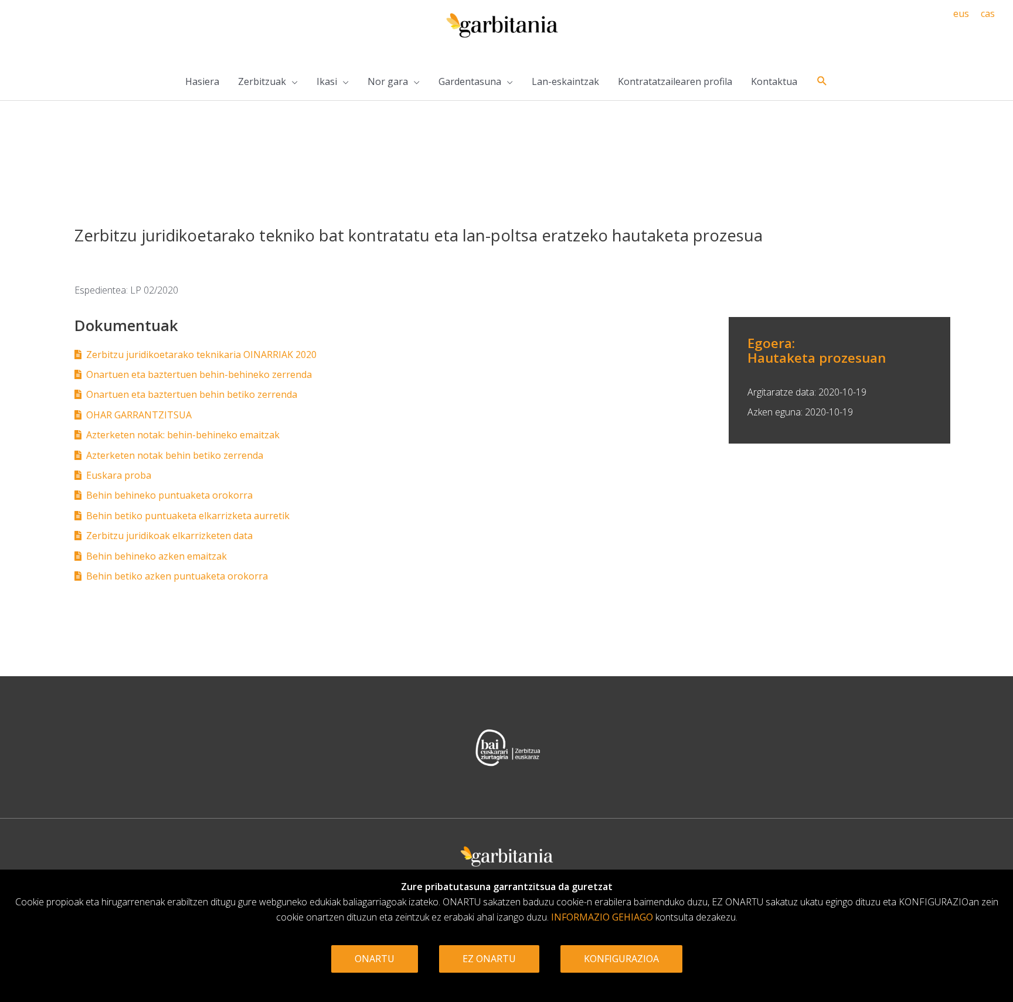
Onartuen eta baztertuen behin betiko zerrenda (191, 394)
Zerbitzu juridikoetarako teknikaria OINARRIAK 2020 (201, 354)
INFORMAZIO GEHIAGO (602, 917)
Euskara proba (118, 475)
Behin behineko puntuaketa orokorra (169, 495)
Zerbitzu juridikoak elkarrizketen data (169, 535)
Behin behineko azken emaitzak (156, 556)
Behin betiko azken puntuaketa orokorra (177, 576)
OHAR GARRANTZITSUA (139, 414)
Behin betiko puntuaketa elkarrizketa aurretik (188, 515)
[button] (822, 81)
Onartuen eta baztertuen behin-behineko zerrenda (199, 374)
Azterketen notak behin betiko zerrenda (174, 455)
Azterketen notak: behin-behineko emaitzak (183, 434)
